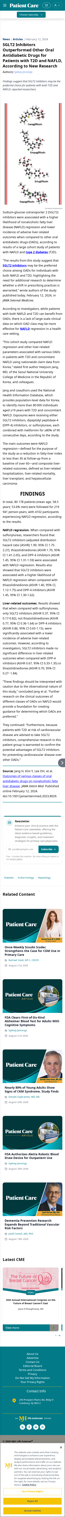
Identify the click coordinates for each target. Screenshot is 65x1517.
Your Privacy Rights (32, 1382)
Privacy (32, 1374)
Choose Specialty (29, 14)
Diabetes (9, 877)
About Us (32, 1354)
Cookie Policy (29, 1484)
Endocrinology (26, 877)
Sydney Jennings (17, 1030)
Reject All (32, 1501)
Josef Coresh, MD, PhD (20, 1233)
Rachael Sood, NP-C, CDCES (23, 960)
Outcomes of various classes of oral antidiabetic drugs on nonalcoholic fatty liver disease (30, 781)
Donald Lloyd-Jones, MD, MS (24, 1096)
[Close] (61, 1447)
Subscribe (46, 849)
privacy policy (16, 859)
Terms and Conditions (32, 1370)
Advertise (32, 1358)
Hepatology (44, 877)
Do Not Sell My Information (32, 1378)
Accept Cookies (32, 1510)
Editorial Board (32, 1366)
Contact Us (33, 1362)
